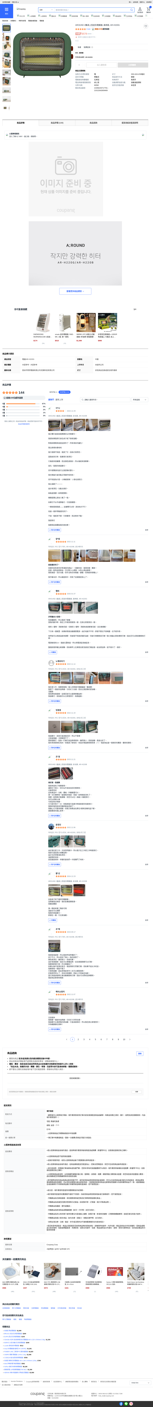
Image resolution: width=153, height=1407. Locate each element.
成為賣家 (149, 2)
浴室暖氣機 (6, 1308)
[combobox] (139, 399)
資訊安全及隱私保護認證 (108, 1381)
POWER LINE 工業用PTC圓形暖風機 (16, 1352)
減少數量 (84, 64)
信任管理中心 (57, 1381)
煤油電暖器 (44, 1308)
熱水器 (79, 1308)
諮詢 (140, 1054)
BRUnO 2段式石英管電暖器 (13, 1334)
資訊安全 (94, 1381)
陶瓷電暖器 (27, 1319)
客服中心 (142, 2)
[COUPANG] (38, 1395)
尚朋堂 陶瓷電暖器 (10, 1331)
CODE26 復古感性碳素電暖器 (13, 1357)
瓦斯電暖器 (35, 1308)
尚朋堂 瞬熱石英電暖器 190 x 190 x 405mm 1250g (20, 1360)
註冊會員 (135, 2)
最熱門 (51, 399)
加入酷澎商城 (6, 1384)
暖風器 (53, 1308)
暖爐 (20, 1319)
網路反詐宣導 (18, 1384)
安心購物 (85, 1381)
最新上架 (59, 399)
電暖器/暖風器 (32, 21)
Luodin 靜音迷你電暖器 (11, 1346)
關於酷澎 (4, 1381)
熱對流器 (26, 1308)
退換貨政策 (46, 1381)
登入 (130, 2)
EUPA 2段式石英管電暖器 (12, 1337)
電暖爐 (42, 21)
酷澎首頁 (5, 21)
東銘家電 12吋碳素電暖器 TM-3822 (15, 1369)
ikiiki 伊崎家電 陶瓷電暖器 (12, 1363)
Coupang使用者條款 (32, 1381)
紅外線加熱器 (62, 1308)
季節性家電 (22, 21)
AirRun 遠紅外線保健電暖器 (13, 1366)
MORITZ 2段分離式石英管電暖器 (14, 1343)
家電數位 (13, 21)
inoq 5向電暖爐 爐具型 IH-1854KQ (15, 1349)
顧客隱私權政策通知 (72, 1381)
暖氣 (15, 1319)
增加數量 (84, 66)
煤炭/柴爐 (72, 1308)
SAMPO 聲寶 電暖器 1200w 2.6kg (15, 1354)
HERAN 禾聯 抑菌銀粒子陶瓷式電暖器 (16, 1372)
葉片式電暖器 (16, 1308)
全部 (41, 10)
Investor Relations (17, 1381)
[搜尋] (131, 10)
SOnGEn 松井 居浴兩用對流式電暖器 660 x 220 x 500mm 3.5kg (24, 1340)
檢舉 (136, 1092)
